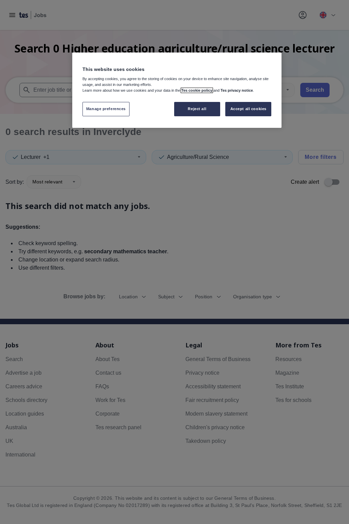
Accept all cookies (248, 109)
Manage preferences (106, 109)
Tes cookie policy (196, 90)
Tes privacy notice (237, 90)
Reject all (197, 109)
